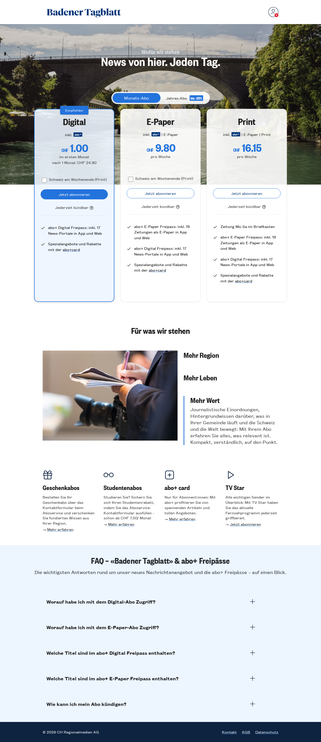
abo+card (71, 249)
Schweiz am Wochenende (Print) (78, 179)
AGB (246, 732)
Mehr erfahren (60, 529)
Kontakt (229, 732)
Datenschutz (266, 732)
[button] (231, 355)
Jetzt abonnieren (245, 524)
